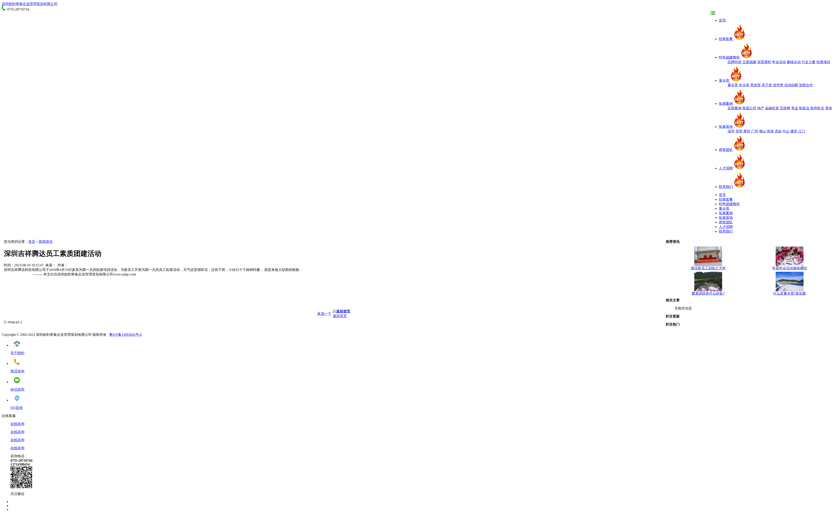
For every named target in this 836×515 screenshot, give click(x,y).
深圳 (731, 131)
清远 (778, 131)
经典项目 (823, 62)
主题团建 (749, 62)
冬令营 (744, 85)
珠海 (770, 131)
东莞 (738, 131)
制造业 (804, 108)
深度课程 (764, 62)
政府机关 (817, 108)
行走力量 (809, 62)
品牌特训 (735, 62)
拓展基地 (726, 126)
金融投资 (772, 108)
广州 (754, 131)
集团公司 (749, 108)
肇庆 (793, 131)
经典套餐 (726, 39)
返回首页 (340, 316)
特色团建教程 (729, 57)
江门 (801, 131)
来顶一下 (324, 314)
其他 (828, 108)
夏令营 (724, 80)
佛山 (762, 131)
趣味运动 (794, 62)
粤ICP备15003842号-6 (125, 334)
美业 (794, 108)
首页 (722, 20)
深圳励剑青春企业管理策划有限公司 (29, 4)
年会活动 (779, 62)
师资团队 (726, 150)
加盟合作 (806, 85)
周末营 (755, 85)
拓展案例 (726, 103)
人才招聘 (726, 168)
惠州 (746, 131)
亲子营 (767, 85)
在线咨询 (17, 424)
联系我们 (726, 187)
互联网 (785, 108)
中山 (785, 131)
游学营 (778, 85)
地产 (760, 108)
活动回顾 (791, 85)
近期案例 (735, 108)
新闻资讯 (46, 241)
